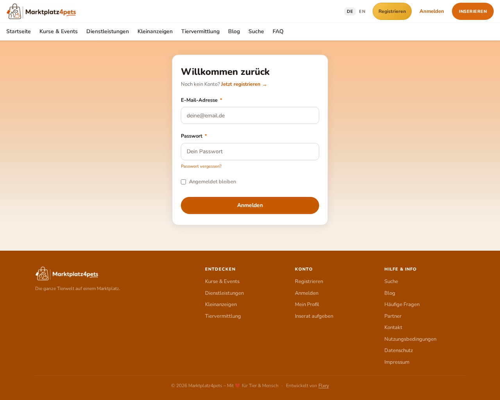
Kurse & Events (58, 31)
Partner (393, 316)
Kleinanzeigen (155, 31)
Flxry (323, 385)
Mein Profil (307, 304)
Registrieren (392, 11)
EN (362, 11)
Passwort (194, 136)
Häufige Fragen (402, 304)
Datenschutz (398, 350)
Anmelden (432, 11)
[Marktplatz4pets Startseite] (41, 11)
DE (350, 11)
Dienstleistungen (107, 31)
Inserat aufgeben (314, 316)
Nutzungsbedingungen (410, 339)
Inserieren (473, 11)
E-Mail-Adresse (201, 100)
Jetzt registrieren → (244, 84)
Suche (256, 31)
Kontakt (393, 327)
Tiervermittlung (200, 31)
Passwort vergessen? (201, 166)
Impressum (396, 362)
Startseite (18, 31)
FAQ (278, 31)
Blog (234, 31)
